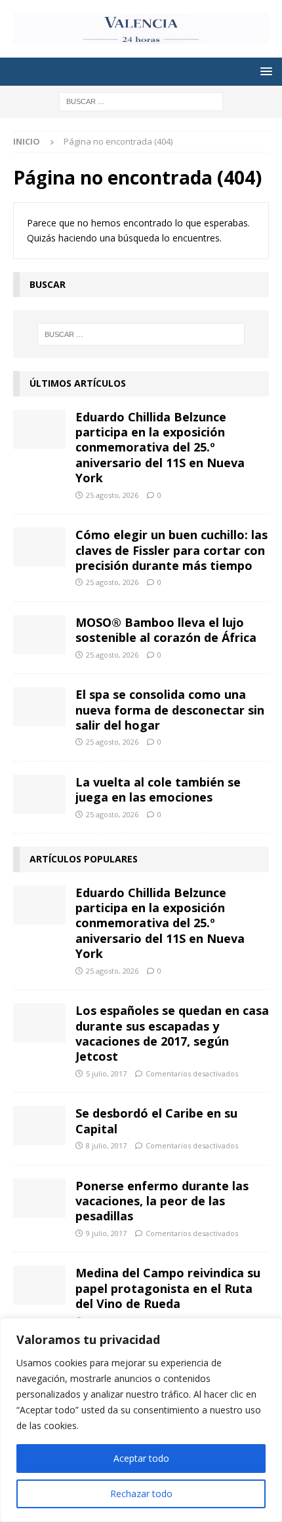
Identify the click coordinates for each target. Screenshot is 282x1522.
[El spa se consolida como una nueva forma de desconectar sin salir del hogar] (39, 706)
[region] (141, 1420)
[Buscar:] (141, 100)
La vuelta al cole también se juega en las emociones (158, 789)
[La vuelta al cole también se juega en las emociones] (39, 794)
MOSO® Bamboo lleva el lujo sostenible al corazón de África (165, 629)
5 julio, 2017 (106, 1073)
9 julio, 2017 (106, 1233)
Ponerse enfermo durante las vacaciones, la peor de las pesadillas (162, 1201)
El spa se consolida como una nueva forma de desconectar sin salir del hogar (169, 709)
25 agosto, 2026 (112, 495)
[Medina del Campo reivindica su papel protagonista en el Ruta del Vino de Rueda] (39, 1285)
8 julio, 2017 (106, 1145)
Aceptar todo (141, 1458)
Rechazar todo (141, 1493)
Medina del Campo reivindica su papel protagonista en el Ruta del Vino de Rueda (167, 1288)
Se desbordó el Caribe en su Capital (156, 1120)
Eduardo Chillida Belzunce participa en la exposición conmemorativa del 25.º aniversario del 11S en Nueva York (160, 447)
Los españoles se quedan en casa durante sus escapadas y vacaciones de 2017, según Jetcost (172, 1033)
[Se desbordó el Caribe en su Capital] (39, 1125)
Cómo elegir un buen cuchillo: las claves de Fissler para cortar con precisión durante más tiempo (171, 550)
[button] (264, 71)
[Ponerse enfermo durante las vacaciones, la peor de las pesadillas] (39, 1198)
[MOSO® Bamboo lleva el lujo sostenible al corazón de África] (39, 634)
